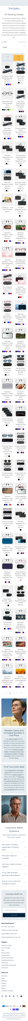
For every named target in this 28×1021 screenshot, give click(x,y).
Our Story (4, 976)
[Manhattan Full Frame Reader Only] (7, 93)
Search (3, 988)
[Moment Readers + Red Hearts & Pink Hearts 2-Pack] (21, 279)
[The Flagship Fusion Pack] (7, 279)
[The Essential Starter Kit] (7, 614)
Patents (3, 986)
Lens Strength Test (9, 789)
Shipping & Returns (7, 960)
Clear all (8, 58)
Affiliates (4, 981)
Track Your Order (6, 945)
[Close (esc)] (24, 46)
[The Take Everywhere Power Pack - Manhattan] (7, 120)
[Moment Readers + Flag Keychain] (7, 225)
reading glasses (13, 739)
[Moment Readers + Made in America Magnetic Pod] (7, 642)
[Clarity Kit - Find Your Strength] (7, 200)
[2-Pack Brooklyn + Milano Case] (21, 438)
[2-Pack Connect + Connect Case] (7, 514)
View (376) (18, 58)
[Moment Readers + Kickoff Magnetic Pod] (21, 384)
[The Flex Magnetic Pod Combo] (7, 147)
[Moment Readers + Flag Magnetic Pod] (7, 489)
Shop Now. (17, 3)
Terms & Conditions (7, 958)
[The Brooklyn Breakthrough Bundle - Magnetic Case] (21, 147)
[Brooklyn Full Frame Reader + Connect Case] (21, 252)
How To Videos (5, 948)
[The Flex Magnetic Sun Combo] (21, 514)
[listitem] (14, 3)
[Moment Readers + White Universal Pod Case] (7, 384)
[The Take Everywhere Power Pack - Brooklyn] (21, 93)
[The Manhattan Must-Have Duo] (7, 465)
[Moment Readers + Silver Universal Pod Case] (7, 333)
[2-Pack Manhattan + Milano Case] (7, 306)
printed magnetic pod (12, 781)
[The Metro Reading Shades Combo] (21, 591)
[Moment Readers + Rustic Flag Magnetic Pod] (21, 642)
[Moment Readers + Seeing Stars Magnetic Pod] (21, 614)
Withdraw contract (7, 991)
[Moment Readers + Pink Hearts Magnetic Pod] (7, 252)
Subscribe (14, 915)
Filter (5, 42)
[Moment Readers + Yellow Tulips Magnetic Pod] (21, 669)
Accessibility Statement (8, 965)
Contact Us (4, 967)
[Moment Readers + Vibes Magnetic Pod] (7, 539)
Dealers (3, 983)
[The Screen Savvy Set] (21, 68)
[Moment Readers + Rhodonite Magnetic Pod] (7, 564)
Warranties (4, 963)
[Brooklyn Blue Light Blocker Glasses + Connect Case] (7, 438)
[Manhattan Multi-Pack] (7, 361)
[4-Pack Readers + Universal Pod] (7, 411)
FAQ (2, 950)
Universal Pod (11, 770)
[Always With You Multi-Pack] (21, 465)
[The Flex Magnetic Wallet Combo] (7, 174)
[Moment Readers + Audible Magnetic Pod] (21, 225)
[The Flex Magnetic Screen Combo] (21, 200)
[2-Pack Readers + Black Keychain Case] (21, 120)
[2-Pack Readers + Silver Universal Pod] (21, 489)
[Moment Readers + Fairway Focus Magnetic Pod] (21, 333)
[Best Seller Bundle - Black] (7, 591)
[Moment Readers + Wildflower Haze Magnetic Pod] (7, 669)
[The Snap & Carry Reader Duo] (21, 539)
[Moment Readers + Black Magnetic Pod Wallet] (21, 306)
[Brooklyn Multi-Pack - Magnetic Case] (21, 174)
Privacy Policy (5, 953)
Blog (2, 978)
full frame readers (15, 751)
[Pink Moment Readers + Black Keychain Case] (21, 564)
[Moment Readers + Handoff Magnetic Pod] (21, 411)
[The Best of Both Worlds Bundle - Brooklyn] (7, 68)
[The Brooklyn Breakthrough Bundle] (21, 361)
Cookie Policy (5, 955)
